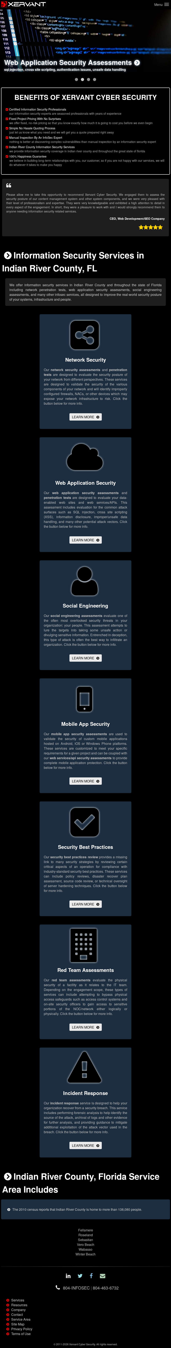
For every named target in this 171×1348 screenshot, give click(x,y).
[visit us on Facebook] (91, 1276)
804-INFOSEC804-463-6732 (91, 1288)
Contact (17, 1314)
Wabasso (85, 1249)
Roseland (85, 1234)
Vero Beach (85, 1244)
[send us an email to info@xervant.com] (102, 1276)
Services (17, 1300)
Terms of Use (21, 1333)
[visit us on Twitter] (80, 1276)
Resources (19, 1304)
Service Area (20, 1319)
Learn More (83, 417)
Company (18, 1309)
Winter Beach (85, 1254)
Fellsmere (85, 1230)
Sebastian (85, 1239)
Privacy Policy (21, 1328)
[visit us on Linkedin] (68, 1276)
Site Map (17, 1324)
